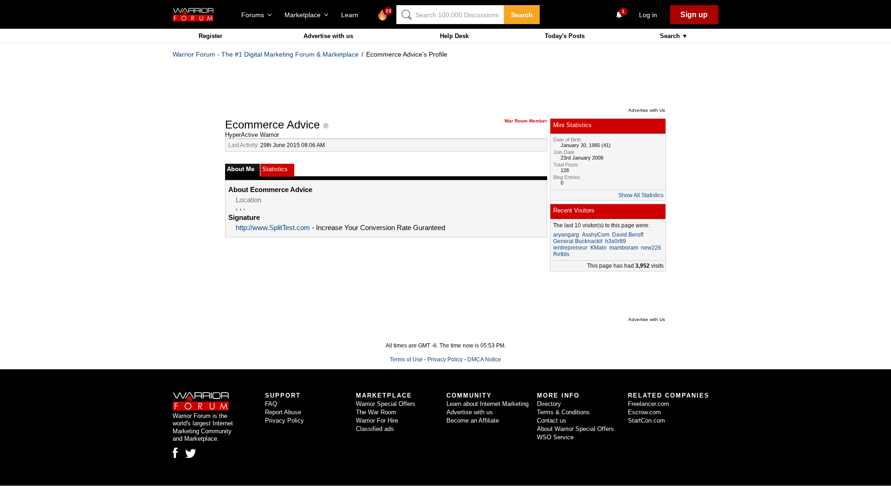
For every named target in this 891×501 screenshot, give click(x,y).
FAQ (271, 403)
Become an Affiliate (472, 420)
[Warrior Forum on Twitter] (190, 453)
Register (210, 35)
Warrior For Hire (377, 420)
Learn (352, 15)
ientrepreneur (570, 247)
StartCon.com (646, 420)
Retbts (561, 254)
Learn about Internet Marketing (487, 403)
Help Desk (454, 35)
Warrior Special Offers (385, 403)
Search (522, 15)
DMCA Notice (484, 359)
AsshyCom (595, 234)
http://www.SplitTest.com (273, 227)
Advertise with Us (646, 110)
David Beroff (627, 234)
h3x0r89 (615, 241)
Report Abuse (283, 412)
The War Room (376, 412)
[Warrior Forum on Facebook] (175, 452)
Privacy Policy (445, 359)
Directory (549, 403)
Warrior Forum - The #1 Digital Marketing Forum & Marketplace (266, 54)
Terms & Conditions (563, 412)
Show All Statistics (641, 195)
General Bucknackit (577, 241)
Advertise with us (328, 35)
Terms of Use (406, 359)
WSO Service (555, 437)
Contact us (551, 420)
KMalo (598, 247)
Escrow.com (644, 412)
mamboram (623, 247)
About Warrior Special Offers (575, 428)
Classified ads (375, 428)
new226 (651, 247)
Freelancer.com (648, 403)
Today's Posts (565, 35)
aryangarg (566, 234)
